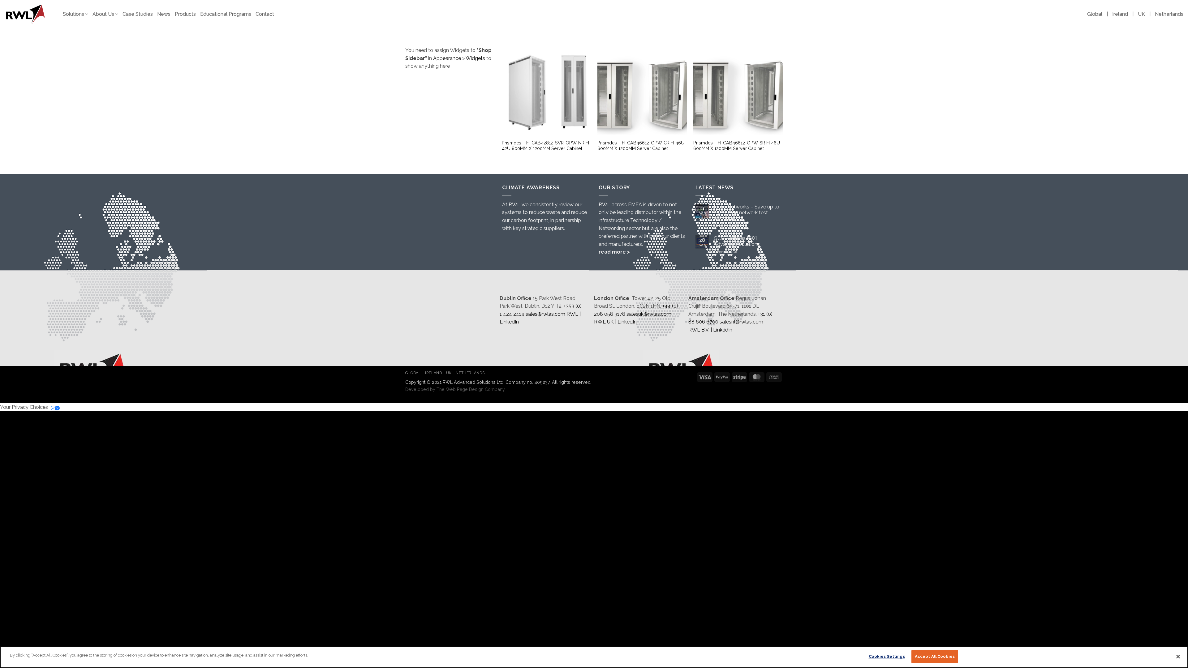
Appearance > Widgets (459, 58)
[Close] (1178, 656)
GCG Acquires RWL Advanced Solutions (737, 241)
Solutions (73, 14)
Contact (265, 14)
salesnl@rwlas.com (741, 322)
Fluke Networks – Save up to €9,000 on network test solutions (746, 212)
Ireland (1120, 14)
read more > (614, 252)
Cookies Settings (887, 656)
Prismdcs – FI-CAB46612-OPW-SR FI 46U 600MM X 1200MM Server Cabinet (736, 145)
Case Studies (138, 14)
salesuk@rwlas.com (648, 314)
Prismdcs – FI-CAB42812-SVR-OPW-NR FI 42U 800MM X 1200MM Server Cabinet (545, 145)
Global (1094, 14)
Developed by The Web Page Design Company (455, 389)
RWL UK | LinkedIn (615, 322)
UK (1141, 14)
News (163, 14)
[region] (594, 657)
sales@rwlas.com (545, 314)
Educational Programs (225, 14)
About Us (103, 14)
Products (185, 14)
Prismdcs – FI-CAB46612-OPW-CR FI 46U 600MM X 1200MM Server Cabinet (640, 145)
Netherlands (1169, 14)
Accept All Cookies (935, 656)
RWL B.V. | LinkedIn (710, 330)
